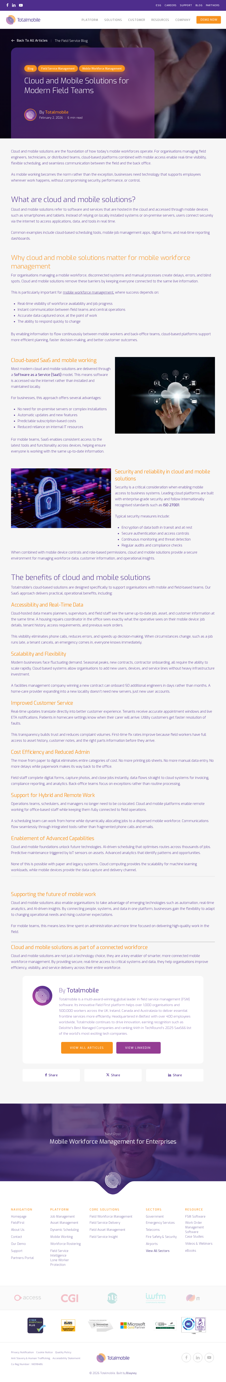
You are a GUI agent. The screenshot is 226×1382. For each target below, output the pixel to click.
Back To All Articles (31, 40)
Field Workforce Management (111, 1217)
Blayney (131, 1373)
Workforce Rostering (65, 1244)
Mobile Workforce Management (102, 68)
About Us (17, 1230)
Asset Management (64, 1223)
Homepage (18, 1217)
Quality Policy (63, 1352)
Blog (31, 68)
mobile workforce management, (88, 292)
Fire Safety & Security (161, 1237)
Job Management (62, 1217)
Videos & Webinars (199, 1244)
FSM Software (195, 1217)
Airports (152, 1244)
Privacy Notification (22, 1352)
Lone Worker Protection (59, 1262)
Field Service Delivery (105, 1223)
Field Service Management (58, 68)
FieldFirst (17, 1223)
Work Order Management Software (194, 1227)
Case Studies (194, 1237)
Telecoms (153, 1230)
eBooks (190, 1251)
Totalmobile (56, 112)
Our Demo (18, 1244)
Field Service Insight (104, 1237)
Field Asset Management (107, 1230)
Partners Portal (22, 1258)
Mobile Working (61, 1237)
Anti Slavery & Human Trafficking (30, 1358)
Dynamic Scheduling (64, 1230)
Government (155, 1217)
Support (17, 1251)
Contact (16, 1237)
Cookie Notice (44, 1352)
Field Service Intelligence (59, 1253)
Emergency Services (160, 1223)
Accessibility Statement (66, 1358)
